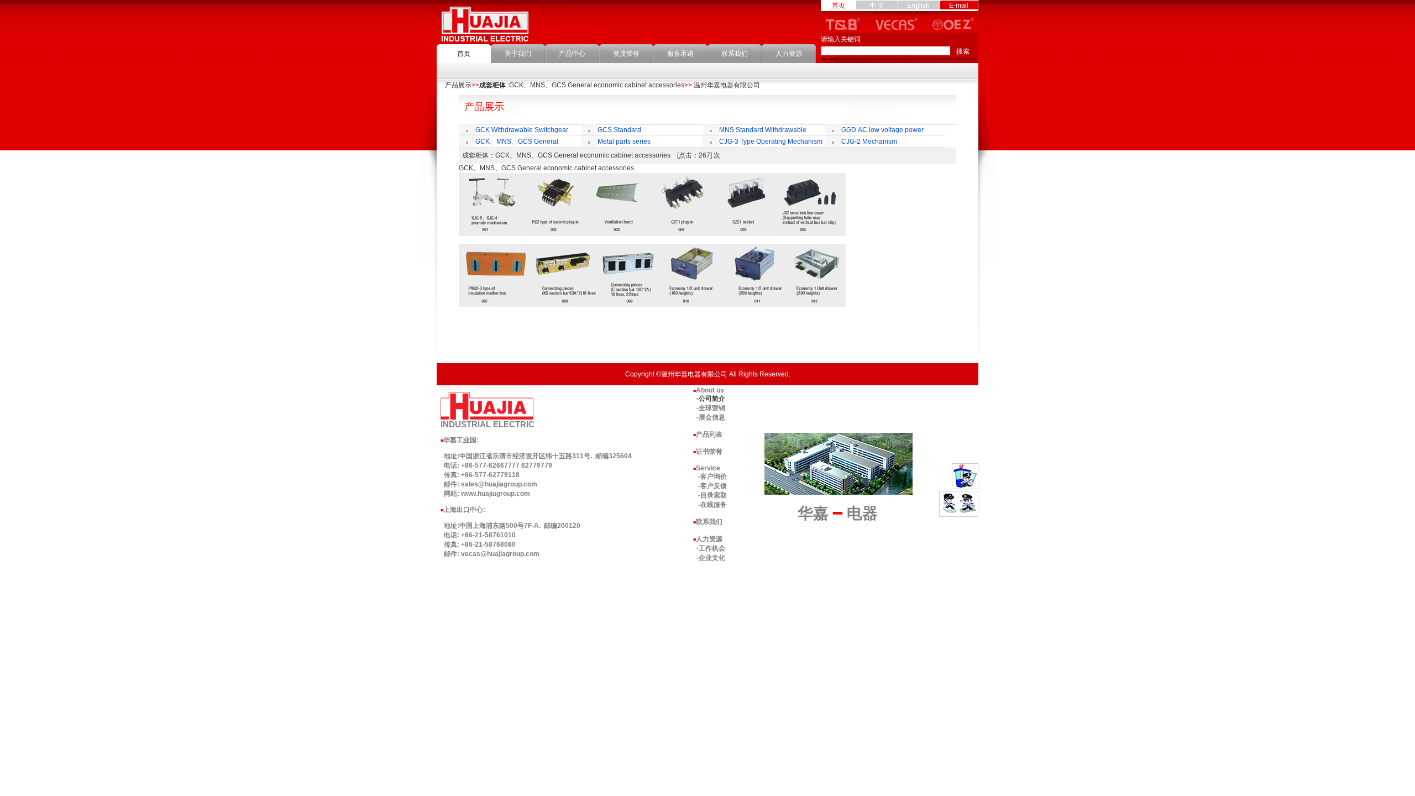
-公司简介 (710, 398)
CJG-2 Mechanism (869, 141)
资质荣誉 (626, 53)
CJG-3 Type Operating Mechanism (770, 141)
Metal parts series (624, 141)
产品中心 (572, 53)
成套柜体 (492, 85)
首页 (463, 53)
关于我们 (518, 53)
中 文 (876, 5)
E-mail (958, 5)
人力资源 (788, 53)
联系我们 (734, 53)
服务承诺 (680, 53)
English (918, 5)
